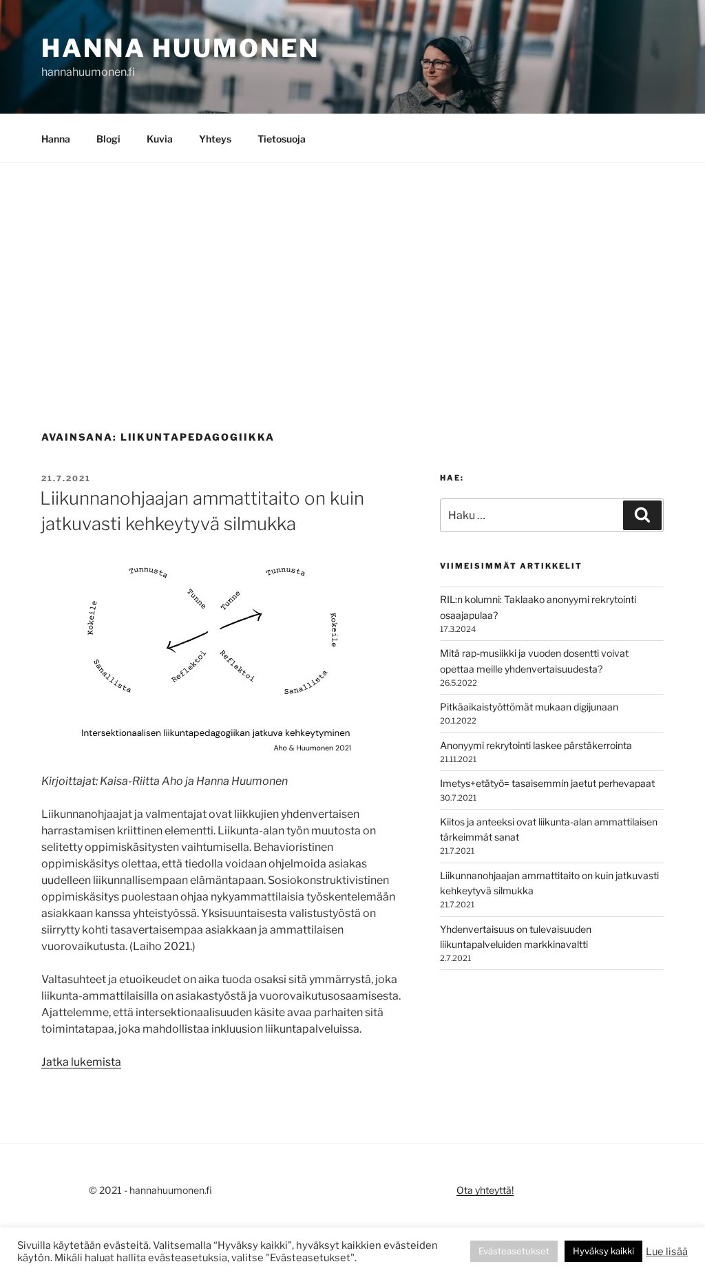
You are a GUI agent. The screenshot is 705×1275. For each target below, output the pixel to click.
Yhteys (215, 139)
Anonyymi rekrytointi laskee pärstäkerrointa (536, 745)
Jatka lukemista (81, 1061)
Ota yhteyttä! (485, 1190)
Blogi (108, 139)
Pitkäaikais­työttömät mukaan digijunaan (529, 707)
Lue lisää (667, 1251)
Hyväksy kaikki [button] (603, 1250)
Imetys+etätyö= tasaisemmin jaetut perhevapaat (547, 783)
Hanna (55, 139)
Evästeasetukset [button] (513, 1250)
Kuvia (160, 139)
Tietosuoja (281, 139)
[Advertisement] (352, 266)
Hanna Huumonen (180, 48)
